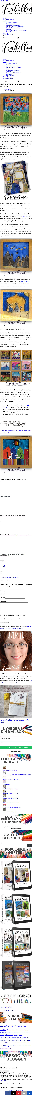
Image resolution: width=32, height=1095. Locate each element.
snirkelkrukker (17, 1042)
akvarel (22, 1030)
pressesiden (15, 683)
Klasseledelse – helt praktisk (12, 27)
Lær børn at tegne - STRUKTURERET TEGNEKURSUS (17, 774)
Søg (1, 843)
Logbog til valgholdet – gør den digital (15, 26)
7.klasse (14, 1030)
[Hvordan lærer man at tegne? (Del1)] (4, 778)
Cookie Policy (3, 1080)
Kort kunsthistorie (10, 23)
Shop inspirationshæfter (11, 22)
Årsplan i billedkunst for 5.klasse (10, 798)
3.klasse (17, 1026)
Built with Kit (16, 751)
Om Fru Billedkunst (8, 34)
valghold (12, 1045)
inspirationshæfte (5, 1037)
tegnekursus (23, 1042)
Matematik (8, 29)
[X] (13, 1093)
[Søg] (18, 38)
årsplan (28, 1045)
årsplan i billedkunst (5, 1048)
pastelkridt (5, 1043)
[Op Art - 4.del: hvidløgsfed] (4, 810)
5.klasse (3, 1030)
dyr (18, 1032)
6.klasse (9, 1030)
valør (16, 1045)
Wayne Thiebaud (22, 1045)
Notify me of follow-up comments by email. (14, 615)
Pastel (1, 1042)
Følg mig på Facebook (6, 1007)
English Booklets (10, 31)
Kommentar (3, 601)
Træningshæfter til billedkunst (13, 25)
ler (27, 1037)
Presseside (5, 33)
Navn (2, 590)
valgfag (6, 1046)
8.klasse (18, 1030)
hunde (20, 1035)
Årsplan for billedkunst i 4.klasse (10, 793)
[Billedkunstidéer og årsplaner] (4, 768)
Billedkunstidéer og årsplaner (10, 770)
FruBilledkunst (7, 89)
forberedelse (8, 1035)
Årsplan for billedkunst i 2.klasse (10, 788)
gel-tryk (16, 1035)
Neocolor (19, 1040)
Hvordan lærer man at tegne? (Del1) (11, 779)
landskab (24, 1037)
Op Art (25, 1040)
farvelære (2, 1035)
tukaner (1, 1045)
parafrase (29, 1040)
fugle (13, 1035)
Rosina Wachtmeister (13, 577)
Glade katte (25, 216)
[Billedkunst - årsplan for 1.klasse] (4, 801)
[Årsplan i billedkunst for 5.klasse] (4, 796)
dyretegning (22, 1032)
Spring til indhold (4, 0)
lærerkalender (3, 1040)
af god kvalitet (25, 281)
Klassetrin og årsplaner (8, 19)
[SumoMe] (29, 1093)
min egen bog (13, 1040)
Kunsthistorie (15, 1037)
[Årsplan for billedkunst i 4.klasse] (4, 792)
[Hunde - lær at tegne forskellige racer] (4, 806)
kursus (19, 1037)
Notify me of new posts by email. (11, 619)
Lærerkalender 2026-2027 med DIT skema (16, 30)
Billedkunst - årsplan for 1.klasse (10, 802)
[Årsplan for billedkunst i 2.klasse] (4, 787)
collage (9, 1032)
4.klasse (4, 577)
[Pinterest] (18, 1093)
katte (7, 577)
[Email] (24, 1093)
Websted (2, 597)
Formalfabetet (6, 784)
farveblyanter (28, 1032)
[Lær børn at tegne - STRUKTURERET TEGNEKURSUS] (4, 773)
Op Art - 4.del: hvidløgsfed (9, 812)
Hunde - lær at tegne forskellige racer (11, 807)
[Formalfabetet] (4, 782)
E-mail (2, 594)
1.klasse (3, 1026)
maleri (8, 1040)
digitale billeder (15, 1032)
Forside (5, 18)
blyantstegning (3, 1032)
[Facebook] (8, 1093)
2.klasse (9, 1026)
